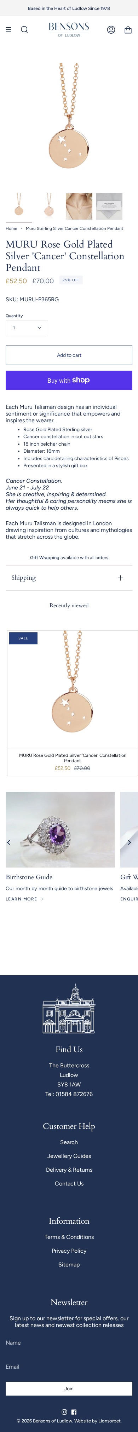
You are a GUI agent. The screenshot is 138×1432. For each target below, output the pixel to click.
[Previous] (9, 842)
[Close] (127, 1060)
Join (69, 1411)
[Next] (129, 842)
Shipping (23, 577)
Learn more (21, 899)
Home (11, 228)
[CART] (128, 30)
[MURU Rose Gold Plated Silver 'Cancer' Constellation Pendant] (19, 206)
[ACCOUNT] (111, 30)
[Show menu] (11, 30)
